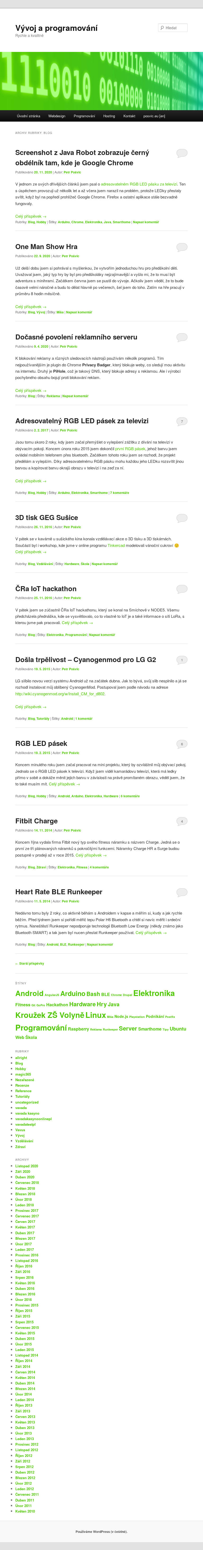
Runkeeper (76, 944)
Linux (95, 1014)
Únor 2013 (23, 1433)
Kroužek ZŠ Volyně (49, 1014)
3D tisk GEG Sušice (46, 517)
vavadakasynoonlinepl (33, 1118)
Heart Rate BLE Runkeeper (58, 891)
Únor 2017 (23, 1243)
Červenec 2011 (27, 1494)
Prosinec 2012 (26, 1444)
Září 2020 (22, 1171)
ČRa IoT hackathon (46, 588)
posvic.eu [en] (154, 115)
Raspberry (78, 1029)
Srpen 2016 (24, 1277)
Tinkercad (116, 545)
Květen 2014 (25, 1377)
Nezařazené (24, 1079)
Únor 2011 (23, 1505)
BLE (63, 944)
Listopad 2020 (26, 1165)
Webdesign (56, 115)
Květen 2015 (25, 1332)
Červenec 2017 (27, 1215)
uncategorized (27, 1102)
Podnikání (155, 1016)
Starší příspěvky (29, 963)
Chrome (77, 222)
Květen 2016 (25, 1282)
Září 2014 (22, 1366)
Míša (60, 312)
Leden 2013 (24, 1438)
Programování (84, 115)
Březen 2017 (25, 1238)
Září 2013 (22, 1410)
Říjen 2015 (23, 1310)
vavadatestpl (25, 1124)
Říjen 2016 (23, 1266)
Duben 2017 (24, 1232)
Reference (23, 1090)
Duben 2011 (24, 1500)
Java (107, 222)
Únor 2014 (23, 1394)
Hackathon (57, 1005)
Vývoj (40, 312)
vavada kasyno (27, 1113)
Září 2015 (22, 1316)
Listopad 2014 (26, 1355)
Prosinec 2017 (26, 1210)
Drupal (127, 995)
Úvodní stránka (28, 115)
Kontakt (129, 115)
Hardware (71, 563)
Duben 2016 (24, 1288)
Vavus (20, 1129)
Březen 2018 (25, 1193)
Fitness (81, 867)
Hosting (109, 115)
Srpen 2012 (24, 1466)
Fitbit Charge (36, 820)
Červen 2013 (25, 1416)
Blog (31, 222)
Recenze (22, 1085)
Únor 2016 (23, 1299)
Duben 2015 (24, 1338)
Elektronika (93, 222)
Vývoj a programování (56, 27)
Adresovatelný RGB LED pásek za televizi (82, 420)
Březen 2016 (25, 1293)
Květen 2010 (25, 1511)
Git (33, 1005)
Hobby (41, 222)
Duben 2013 (24, 1427)
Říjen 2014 (23, 1360)
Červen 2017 (25, 1221)
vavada (21, 1107)
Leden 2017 (24, 1249)
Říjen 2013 (23, 1405)
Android (67, 718)
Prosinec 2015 (26, 1305)
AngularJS (52, 995)
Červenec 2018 (27, 1182)
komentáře (119, 492)
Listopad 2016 (26, 1260)
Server (128, 1028)
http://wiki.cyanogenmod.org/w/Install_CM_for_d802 (59, 693)
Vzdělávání (44, 563)
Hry (102, 1004)
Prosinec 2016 (26, 1254)
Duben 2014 (24, 1383)
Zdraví (41, 867)
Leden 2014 (24, 1399)
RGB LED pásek (41, 743)
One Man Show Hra (46, 246)
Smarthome (122, 222)
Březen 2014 (25, 1388)
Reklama (53, 395)
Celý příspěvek (31, 216)
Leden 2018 (24, 1204)
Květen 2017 (25, 1227)
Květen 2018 (25, 1188)
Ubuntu (178, 1028)
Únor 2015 (23, 1344)
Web (19, 1037)
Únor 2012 (23, 1483)
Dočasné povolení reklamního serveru (76, 337)
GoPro (40, 1005)
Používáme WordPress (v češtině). (101, 1531)
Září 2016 (22, 1271)
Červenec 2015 (27, 1327)
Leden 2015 (24, 1349)
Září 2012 (22, 1461)
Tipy (166, 1029)
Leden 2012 (24, 1488)
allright (21, 1057)
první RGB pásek (130, 448)
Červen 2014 (25, 1371)
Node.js (121, 1016)
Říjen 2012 (23, 1455)
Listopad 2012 (26, 1449)
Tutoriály (42, 718)
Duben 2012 (24, 1472)
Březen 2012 (25, 1477)
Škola (85, 563)
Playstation (137, 1017)
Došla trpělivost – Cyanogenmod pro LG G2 (85, 659)
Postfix (170, 1017)
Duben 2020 (24, 1176)
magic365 (23, 1074)
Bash (93, 994)
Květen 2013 (25, 1422)
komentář (84, 718)
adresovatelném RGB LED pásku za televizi (139, 184)
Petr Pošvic (72, 172)
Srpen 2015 (24, 1321)
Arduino (64, 222)
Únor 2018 (23, 1199)
